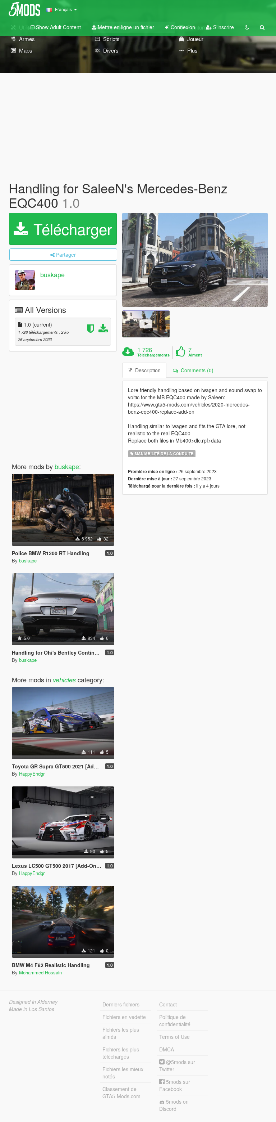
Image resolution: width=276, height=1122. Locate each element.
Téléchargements (153, 355)
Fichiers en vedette (124, 1016)
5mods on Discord (174, 1105)
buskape (52, 274)
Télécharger (70, 228)
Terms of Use (174, 1036)
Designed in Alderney (33, 1001)
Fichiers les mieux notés (122, 1072)
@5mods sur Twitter (177, 1065)
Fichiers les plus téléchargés (120, 1053)
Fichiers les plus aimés (120, 1033)
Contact (168, 1004)
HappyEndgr (32, 773)
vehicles (64, 679)
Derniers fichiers (120, 1004)
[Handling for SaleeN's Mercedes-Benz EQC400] (195, 260)
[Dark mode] (246, 27)
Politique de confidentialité (174, 1020)
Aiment (195, 355)
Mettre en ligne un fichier (125, 27)
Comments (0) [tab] (195, 370)
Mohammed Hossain (40, 972)
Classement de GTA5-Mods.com (121, 1092)
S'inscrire (223, 27)
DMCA (166, 1049)
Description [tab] (146, 370)
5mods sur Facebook (174, 1085)
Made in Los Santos (31, 1009)
